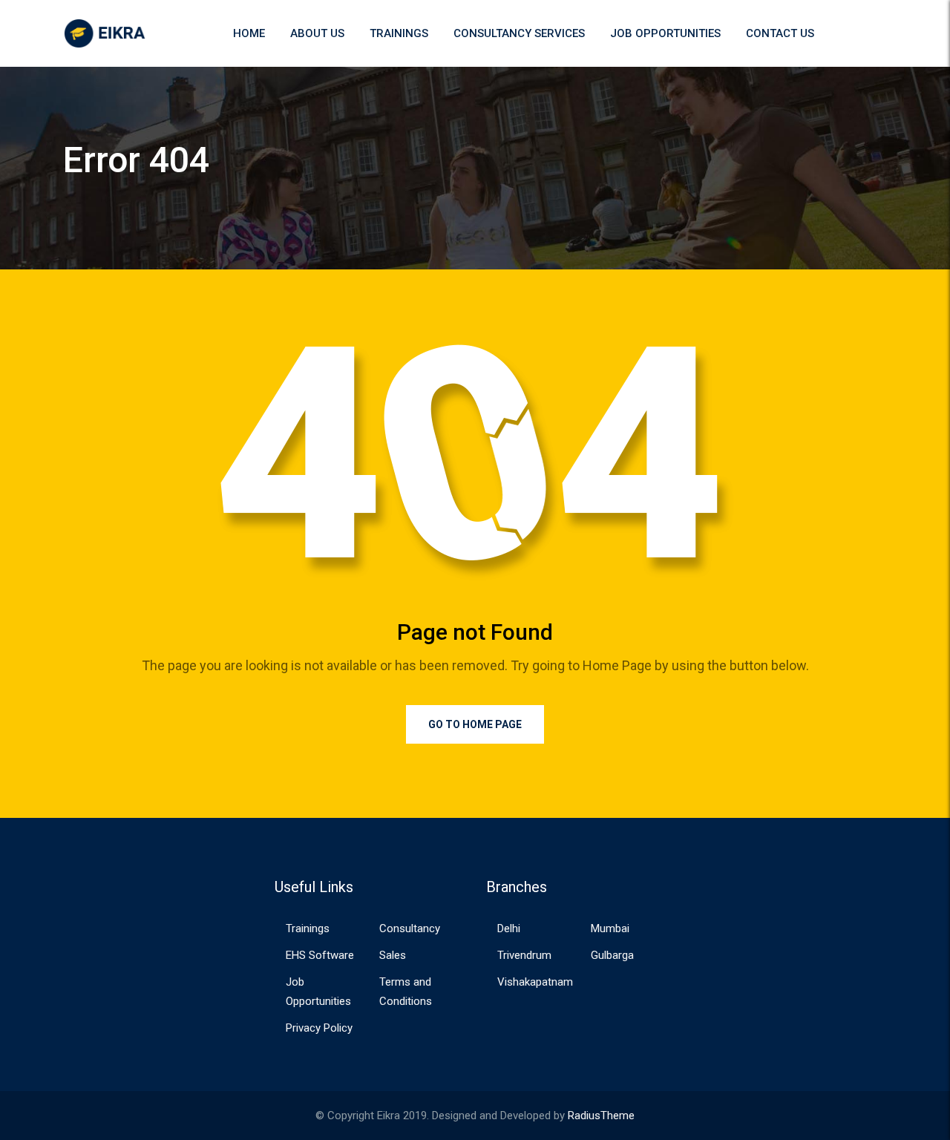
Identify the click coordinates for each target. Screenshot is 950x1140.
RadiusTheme (601, 1115)
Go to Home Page (475, 724)
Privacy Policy (319, 1028)
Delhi (508, 928)
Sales (392, 955)
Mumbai (610, 928)
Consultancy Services (519, 33)
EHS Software (320, 955)
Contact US (780, 33)
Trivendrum (524, 955)
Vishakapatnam (535, 982)
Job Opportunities (665, 33)
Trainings (399, 33)
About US (317, 33)
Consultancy (409, 928)
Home (249, 33)
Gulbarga (612, 955)
